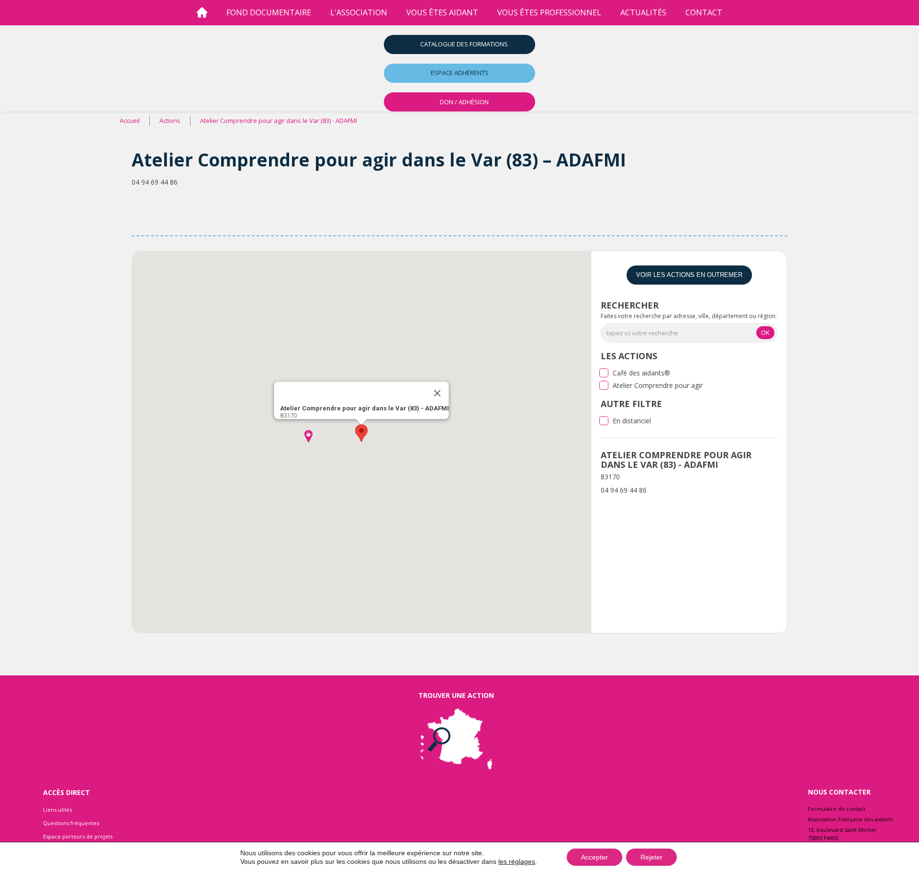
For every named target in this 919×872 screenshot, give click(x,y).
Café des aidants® (641, 372)
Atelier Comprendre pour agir (658, 385)
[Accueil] (202, 12)
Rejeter (651, 857)
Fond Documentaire (268, 12)
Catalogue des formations (464, 44)
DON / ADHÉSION (464, 102)
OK (765, 332)
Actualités (643, 12)
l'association (358, 12)
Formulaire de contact (836, 808)
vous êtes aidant (442, 12)
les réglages (516, 861)
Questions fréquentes (71, 823)
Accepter (594, 857)
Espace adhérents (460, 72)
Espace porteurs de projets (77, 836)
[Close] (437, 393)
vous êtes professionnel (549, 12)
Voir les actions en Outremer (689, 274)
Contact (703, 12)
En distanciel (632, 420)
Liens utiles (57, 809)
